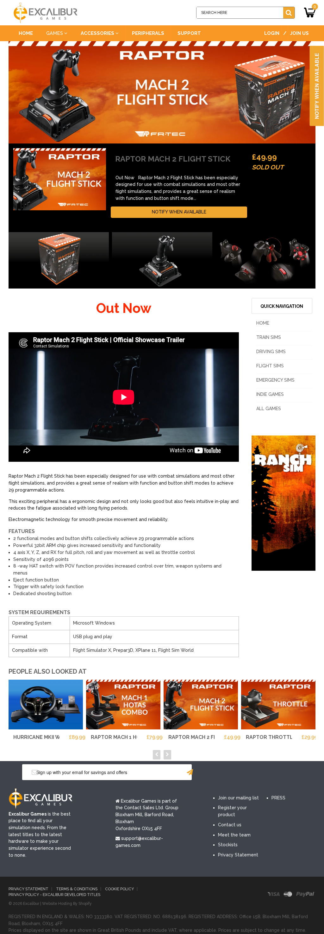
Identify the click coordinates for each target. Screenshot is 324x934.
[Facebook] (220, 772)
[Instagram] (277, 772)
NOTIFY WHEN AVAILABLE (179, 211)
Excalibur (31, 903)
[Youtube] (258, 772)
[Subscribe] (190, 772)
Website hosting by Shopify (67, 903)
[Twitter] (239, 772)
